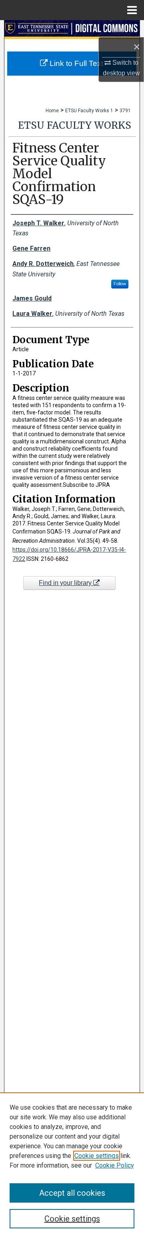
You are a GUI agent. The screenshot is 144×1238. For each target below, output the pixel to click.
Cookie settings (96, 1156)
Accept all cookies (72, 1193)
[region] (72, 1165)
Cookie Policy (114, 1165)
